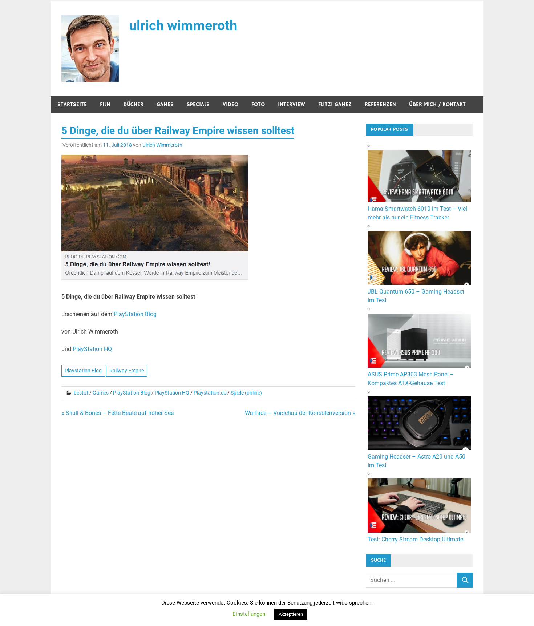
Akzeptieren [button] (291, 614)
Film (105, 104)
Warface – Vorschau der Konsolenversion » (300, 412)
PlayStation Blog (135, 314)
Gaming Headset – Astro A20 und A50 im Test (416, 461)
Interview (291, 104)
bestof (81, 393)
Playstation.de (210, 393)
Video (230, 104)
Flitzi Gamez (335, 104)
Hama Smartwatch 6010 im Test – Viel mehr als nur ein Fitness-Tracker (417, 213)
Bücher (133, 104)
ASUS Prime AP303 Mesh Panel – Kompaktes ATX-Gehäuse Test (411, 379)
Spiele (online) (246, 393)
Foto (258, 104)
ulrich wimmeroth (183, 25)
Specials (198, 104)
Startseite (72, 104)
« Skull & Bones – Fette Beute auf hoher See (117, 412)
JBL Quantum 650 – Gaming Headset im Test (416, 296)
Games (165, 104)
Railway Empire (126, 370)
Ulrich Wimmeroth (162, 145)
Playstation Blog (83, 370)
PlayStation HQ (92, 349)
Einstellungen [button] (248, 614)
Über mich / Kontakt (437, 104)
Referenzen (380, 104)
